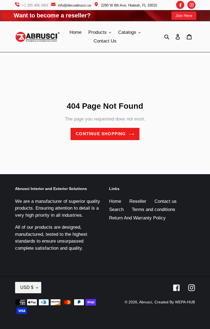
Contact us (165, 201)
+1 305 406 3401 (35, 5)
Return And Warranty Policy (137, 218)
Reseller (137, 201)
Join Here (184, 15)
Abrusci (145, 302)
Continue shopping (101, 133)
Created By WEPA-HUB (174, 302)
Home (115, 201)
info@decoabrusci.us (74, 5)
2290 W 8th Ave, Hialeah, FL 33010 (129, 5)
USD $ (26, 287)
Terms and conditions (153, 209)
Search (116, 209)
